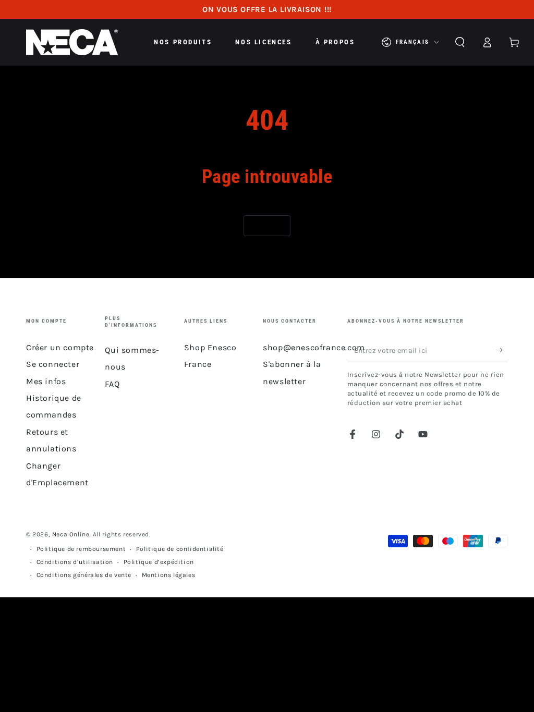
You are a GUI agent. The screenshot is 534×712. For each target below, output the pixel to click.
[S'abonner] (502, 350)
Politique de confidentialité (180, 549)
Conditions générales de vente (84, 575)
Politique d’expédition (159, 562)
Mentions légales (169, 575)
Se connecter (52, 364)
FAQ (112, 384)
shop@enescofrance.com (314, 347)
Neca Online (71, 534)
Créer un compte (60, 347)
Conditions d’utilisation (75, 562)
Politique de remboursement (81, 549)
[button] (460, 42)
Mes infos (46, 381)
